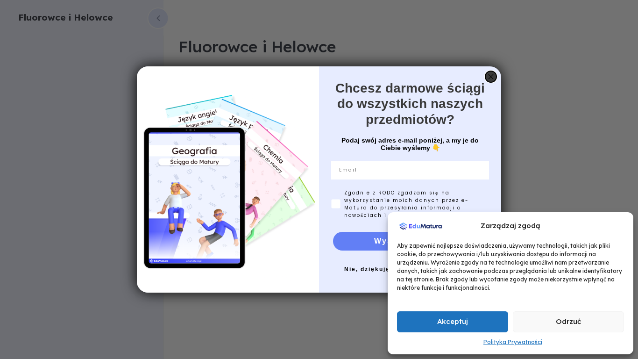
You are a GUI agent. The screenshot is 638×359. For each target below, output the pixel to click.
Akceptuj (452, 321)
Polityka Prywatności (512, 341)
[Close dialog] (490, 76)
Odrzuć (568, 321)
